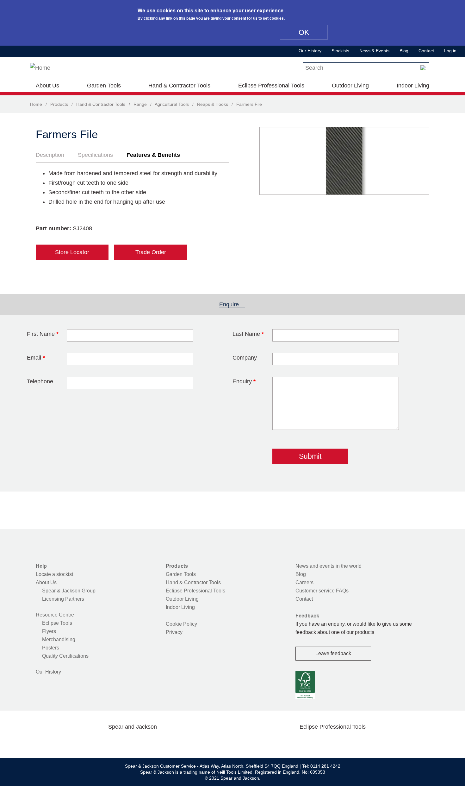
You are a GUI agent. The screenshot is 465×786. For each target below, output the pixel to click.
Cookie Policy (181, 624)
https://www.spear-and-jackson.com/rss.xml (182, 741)
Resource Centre (55, 614)
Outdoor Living (350, 85)
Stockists (340, 50)
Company (244, 358)
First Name (43, 334)
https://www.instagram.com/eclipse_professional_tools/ (342, 741)
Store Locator (72, 252)
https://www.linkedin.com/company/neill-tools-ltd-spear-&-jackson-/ (142, 741)
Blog (404, 50)
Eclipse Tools (57, 623)
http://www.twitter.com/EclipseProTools (322, 741)
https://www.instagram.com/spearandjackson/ (122, 741)
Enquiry (244, 381)
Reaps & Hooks (212, 104)
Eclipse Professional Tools (271, 85)
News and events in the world (328, 566)
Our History (310, 50)
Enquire (232, 304)
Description (50, 155)
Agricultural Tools (172, 104)
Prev (270, 161)
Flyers (49, 631)
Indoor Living (413, 85)
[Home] (40, 68)
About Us (47, 85)
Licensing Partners (63, 599)
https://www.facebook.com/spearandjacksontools (82, 741)
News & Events (374, 50)
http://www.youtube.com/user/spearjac (162, 741)
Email (36, 358)
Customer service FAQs (322, 590)
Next (421, 161)
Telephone (40, 381)
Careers (304, 582)
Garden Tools (104, 85)
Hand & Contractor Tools (179, 85)
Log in (450, 50)
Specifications (95, 155)
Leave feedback (333, 653)
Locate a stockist (54, 574)
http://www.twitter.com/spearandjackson (102, 741)
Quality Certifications (65, 656)
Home (36, 104)
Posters (50, 647)
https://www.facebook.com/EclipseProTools (302, 741)
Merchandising (58, 639)
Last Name (248, 334)
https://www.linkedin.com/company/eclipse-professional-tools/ (362, 741)
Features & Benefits (153, 155)
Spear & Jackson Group (69, 590)
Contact (426, 50)
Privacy (174, 632)
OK (304, 32)
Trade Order (150, 252)
